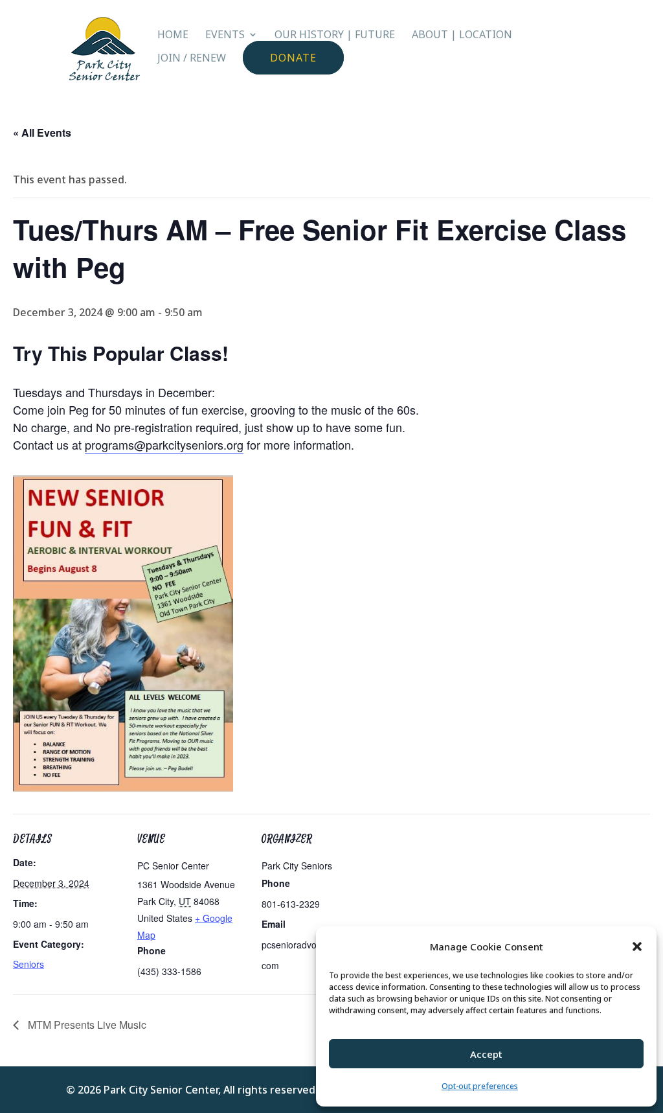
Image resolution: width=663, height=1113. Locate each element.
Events (225, 35)
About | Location (462, 35)
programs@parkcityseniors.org (164, 444)
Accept (486, 1054)
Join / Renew (191, 59)
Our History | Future (335, 35)
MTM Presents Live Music (85, 1024)
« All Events (42, 132)
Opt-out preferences (480, 1086)
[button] (637, 946)
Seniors (28, 964)
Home (172, 35)
